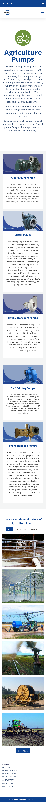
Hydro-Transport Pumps (23, 318)
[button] (43, 3)
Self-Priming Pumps (23, 388)
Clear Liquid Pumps (23, 177)
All (9, 529)
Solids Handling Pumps (23, 445)
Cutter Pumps (23, 234)
